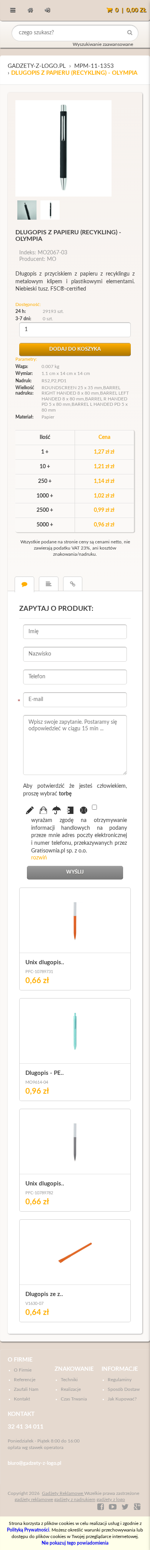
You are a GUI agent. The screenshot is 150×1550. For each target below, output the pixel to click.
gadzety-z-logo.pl (37, 66)
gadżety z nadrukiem (74, 1499)
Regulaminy (120, 1379)
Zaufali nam (26, 1389)
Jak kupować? (122, 1399)
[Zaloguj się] (47, 10)
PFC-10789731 (39, 972)
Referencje (24, 1379)
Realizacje (71, 1389)
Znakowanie (74, 1369)
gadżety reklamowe (34, 1499)
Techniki (69, 1379)
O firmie (20, 1360)
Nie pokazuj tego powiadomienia (75, 1543)
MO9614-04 (36, 1082)
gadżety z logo (111, 1499)
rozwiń (39, 858)
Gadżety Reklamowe (63, 1493)
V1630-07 (34, 1303)
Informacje (120, 1369)
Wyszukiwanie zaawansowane (103, 44)
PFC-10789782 (39, 1193)
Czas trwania (74, 1399)
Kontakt (22, 1399)
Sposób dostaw (124, 1389)
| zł (130, 10)
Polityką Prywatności (28, 1530)
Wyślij (75, 872)
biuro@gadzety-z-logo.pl (34, 1463)
